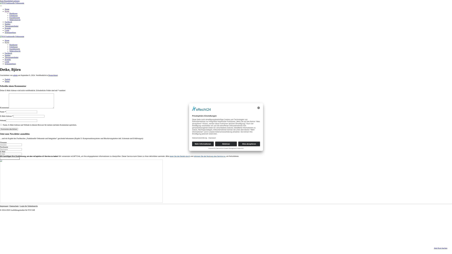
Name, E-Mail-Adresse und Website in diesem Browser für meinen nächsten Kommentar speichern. (39, 125)
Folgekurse (13, 16)
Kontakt (8, 28)
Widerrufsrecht (14, 20)
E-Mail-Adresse (6, 116)
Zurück (7, 79)
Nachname (4, 147)
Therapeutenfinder (11, 26)
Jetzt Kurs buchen (440, 248)
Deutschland (53, 75)
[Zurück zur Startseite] (12, 3)
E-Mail (2, 152)
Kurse (7, 11)
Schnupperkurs (10, 33)
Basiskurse (13, 13)
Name (3, 112)
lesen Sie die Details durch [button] (180, 156)
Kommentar (4, 108)
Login (7, 30)
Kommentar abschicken (9, 129)
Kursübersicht (14, 18)
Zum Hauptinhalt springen (10, 1)
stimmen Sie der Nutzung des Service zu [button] (209, 156)
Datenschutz (14, 206)
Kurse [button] (7, 43)
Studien (7, 24)
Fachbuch (8, 22)
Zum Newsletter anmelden (10, 158)
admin (15, 75)
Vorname (3, 142)
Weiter (7, 81)
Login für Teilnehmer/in (29, 206)
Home (7, 9)
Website (3, 120)
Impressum (4, 206)
